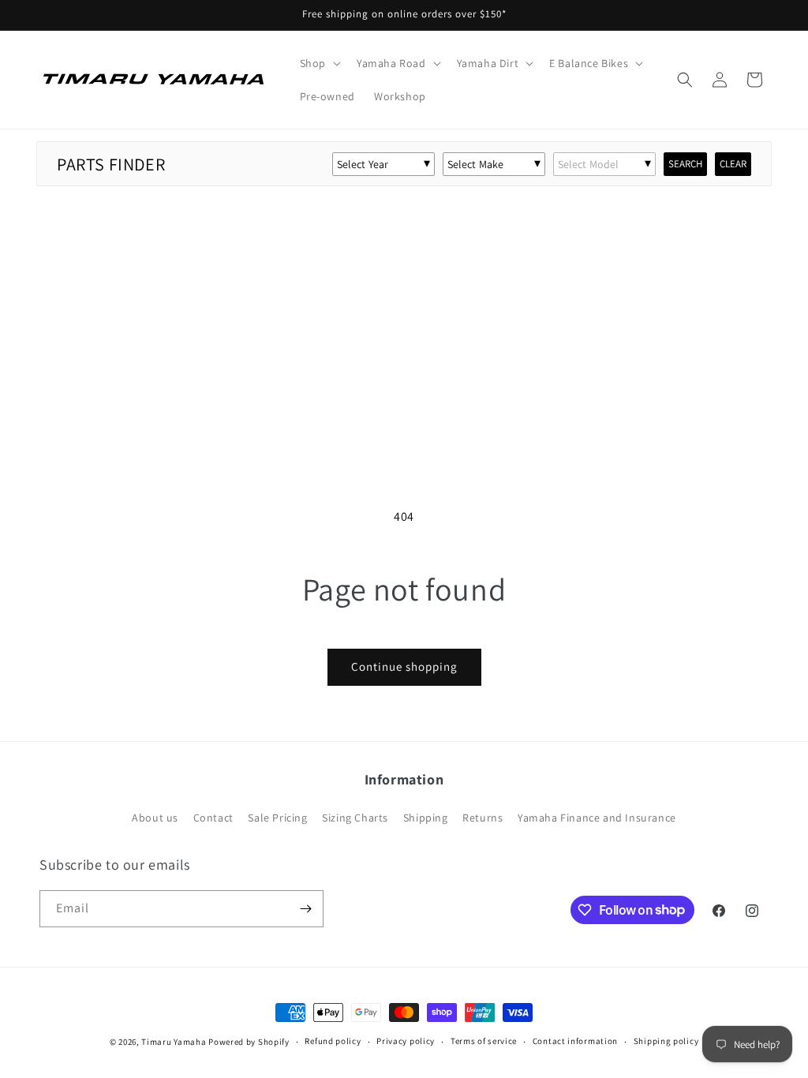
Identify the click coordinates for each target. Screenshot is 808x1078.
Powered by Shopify (249, 1041)
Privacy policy (405, 1040)
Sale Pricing (277, 817)
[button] (318, 63)
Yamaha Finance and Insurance (597, 817)
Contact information (575, 1040)
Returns (482, 817)
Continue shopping (404, 666)
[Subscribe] (305, 908)
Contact (213, 817)
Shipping (425, 817)
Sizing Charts (355, 817)
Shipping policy (666, 1040)
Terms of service (484, 1040)
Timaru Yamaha (173, 1041)
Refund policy (333, 1040)
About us (155, 817)
